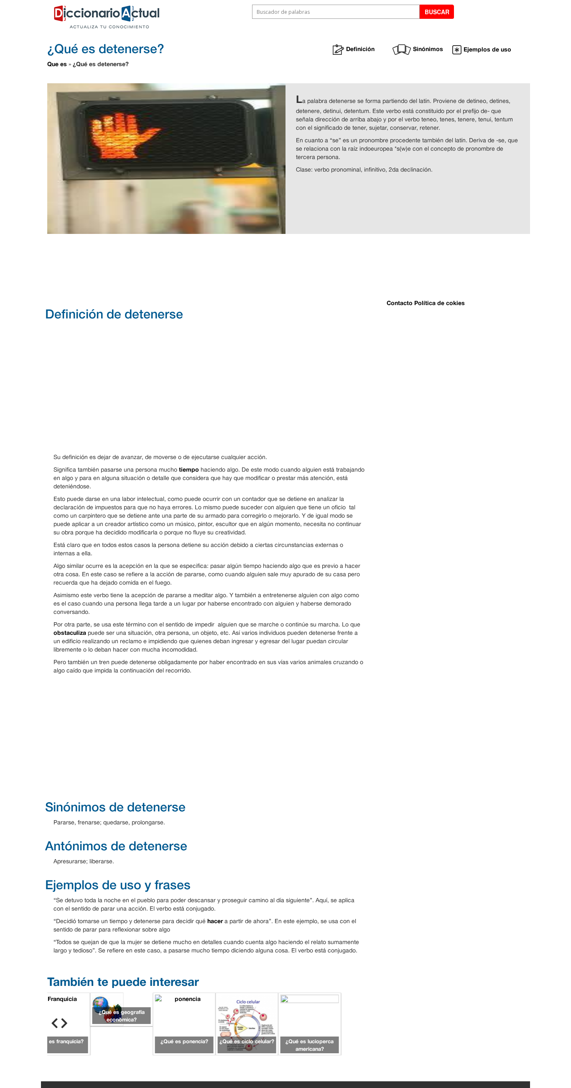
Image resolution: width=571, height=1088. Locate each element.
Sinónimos (428, 48)
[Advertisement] (256, 269)
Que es (57, 63)
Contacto (400, 302)
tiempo (189, 469)
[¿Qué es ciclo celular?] (247, 1022)
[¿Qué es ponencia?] (184, 1022)
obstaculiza (70, 632)
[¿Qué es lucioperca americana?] (309, 1022)
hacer (215, 920)
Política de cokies (439, 302)
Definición (360, 48)
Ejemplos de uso (487, 49)
